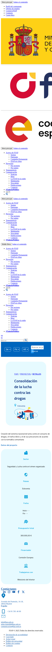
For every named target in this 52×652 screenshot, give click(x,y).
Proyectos (9, 163)
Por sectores (15, 166)
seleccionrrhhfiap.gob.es (11, 624)
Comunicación (11, 172)
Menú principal (7, 2)
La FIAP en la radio (18, 179)
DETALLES (36, 374)
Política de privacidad (14, 641)
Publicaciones (16, 185)
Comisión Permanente (19, 159)
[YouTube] (13, 591)
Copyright (10, 637)
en (2, 335)
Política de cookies (13, 643)
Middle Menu (6, 244)
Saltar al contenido (21, 2)
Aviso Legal (10, 639)
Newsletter (15, 183)
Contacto (9, 13)
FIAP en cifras (16, 161)
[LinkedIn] (4, 591)
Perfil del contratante (14, 6)
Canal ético (10, 15)
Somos (13, 155)
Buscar (33, 351)
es (2, 338)
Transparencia (11, 170)
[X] (23, 591)
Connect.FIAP (11, 11)
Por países (14, 168)
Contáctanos (8, 588)
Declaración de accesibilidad (17, 635)
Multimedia (15, 181)
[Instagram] (9, 591)
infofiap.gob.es (7, 622)
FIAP (16, 374)
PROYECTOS (25, 374)
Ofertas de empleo (13, 9)
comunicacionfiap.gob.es (11, 626)
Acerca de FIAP (12, 153)
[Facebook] (18, 591)
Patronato (14, 157)
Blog (12, 177)
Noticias (14, 174)
